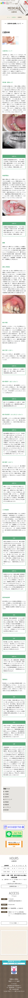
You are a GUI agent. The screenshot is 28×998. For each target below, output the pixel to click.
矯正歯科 (6, 809)
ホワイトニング (8, 799)
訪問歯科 (6, 802)
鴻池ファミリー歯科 (12, 991)
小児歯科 (6, 794)
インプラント (7, 807)
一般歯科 (6, 791)
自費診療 (6, 804)
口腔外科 (6, 796)
